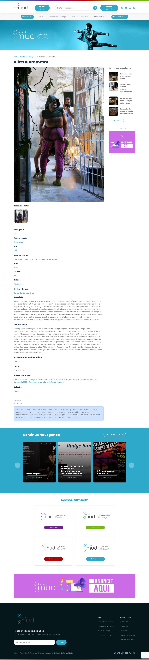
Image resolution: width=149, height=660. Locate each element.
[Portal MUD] (20, 7)
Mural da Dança (100, 17)
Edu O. (16, 361)
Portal (41, 17)
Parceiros (123, 631)
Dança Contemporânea (24, 293)
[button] (131, 465)
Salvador (17, 284)
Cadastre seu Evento (127, 635)
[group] (122, 142)
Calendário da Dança (80, 17)
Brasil (16, 267)
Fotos (38, 56)
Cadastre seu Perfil (127, 640)
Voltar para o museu (114, 435)
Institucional (26, 17)
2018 (15, 250)
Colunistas (124, 626)
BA (15, 275)
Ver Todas (116, 120)
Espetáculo (18, 242)
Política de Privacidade (63, 653)
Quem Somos (125, 622)
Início (16, 56)
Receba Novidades (109, 8)
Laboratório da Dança (58, 17)
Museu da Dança (118, 17)
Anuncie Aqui (42, 8)
